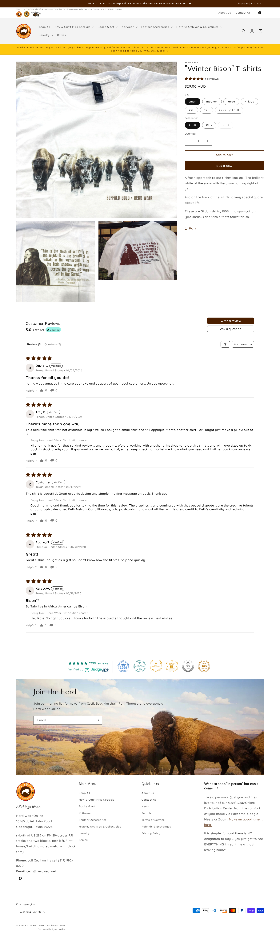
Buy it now (224, 166)
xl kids (249, 101)
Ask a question (230, 329)
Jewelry (84, 833)
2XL (191, 110)
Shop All (84, 793)
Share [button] (193, 228)
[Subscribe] (97, 720)
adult (227, 125)
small (192, 101)
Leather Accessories (92, 820)
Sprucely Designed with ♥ (52, 929)
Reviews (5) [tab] (34, 344)
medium (212, 101)
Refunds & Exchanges (156, 826)
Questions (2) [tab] (53, 344)
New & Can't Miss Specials (96, 800)
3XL (206, 110)
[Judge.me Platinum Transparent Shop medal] (140, 666)
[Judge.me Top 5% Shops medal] (188, 666)
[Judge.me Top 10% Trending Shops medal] (204, 666)
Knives (83, 840)
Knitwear (85, 813)
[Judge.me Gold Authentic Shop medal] (156, 666)
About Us (148, 793)
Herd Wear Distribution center (49, 925)
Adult (192, 125)
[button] (73, 27)
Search (146, 813)
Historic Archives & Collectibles (100, 826)
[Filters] (225, 344)
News (145, 806)
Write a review (231, 321)
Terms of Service (153, 820)
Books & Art (87, 806)
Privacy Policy (151, 833)
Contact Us (149, 800)
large (231, 101)
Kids (209, 125)
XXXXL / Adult (229, 110)
